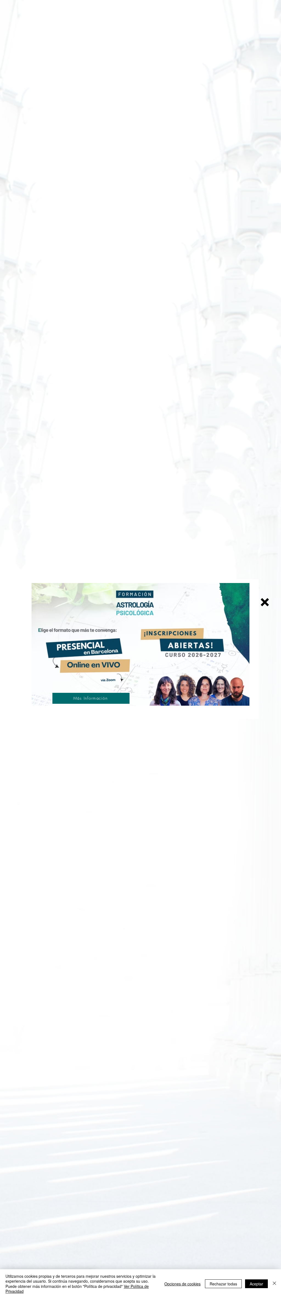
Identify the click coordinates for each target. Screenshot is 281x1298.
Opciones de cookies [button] (182, 1283)
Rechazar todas (223, 1283)
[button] (265, 602)
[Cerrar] (274, 1284)
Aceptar (256, 1283)
